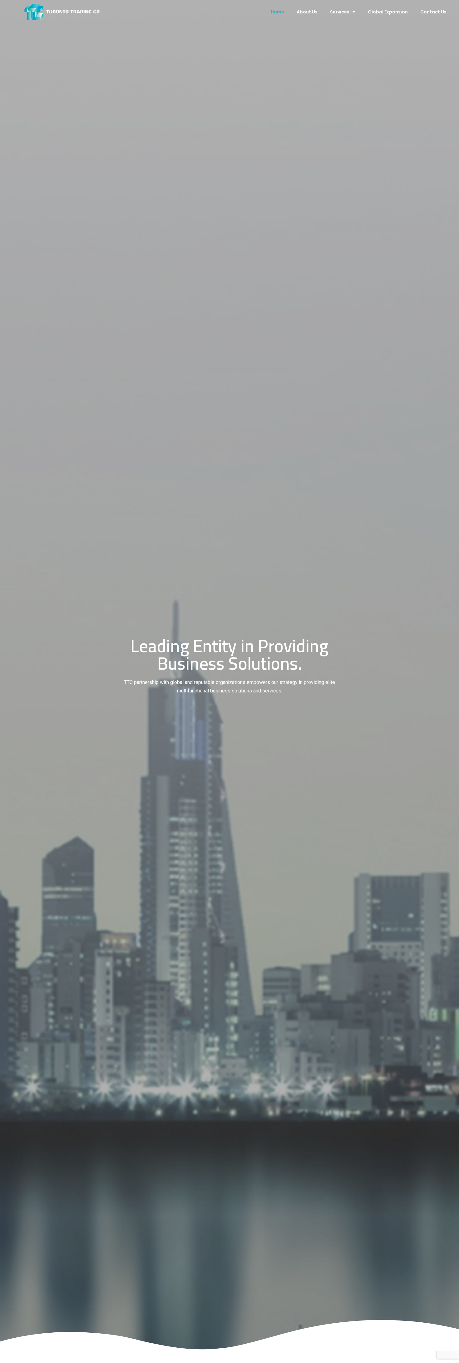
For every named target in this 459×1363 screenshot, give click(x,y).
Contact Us (433, 12)
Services (339, 12)
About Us (307, 12)
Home (277, 12)
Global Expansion (388, 12)
